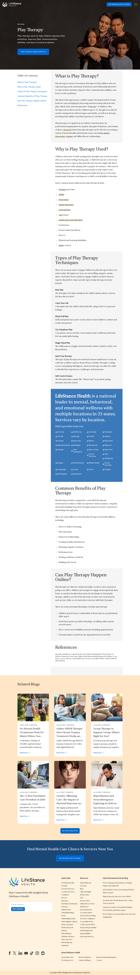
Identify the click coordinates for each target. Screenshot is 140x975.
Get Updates (18, 909)
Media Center (84, 895)
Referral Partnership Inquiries (106, 957)
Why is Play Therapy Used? (29, 87)
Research (67, 130)
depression (60, 137)
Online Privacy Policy (87, 904)
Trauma (62, 190)
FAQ (81, 898)
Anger (61, 246)
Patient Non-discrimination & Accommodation (86, 910)
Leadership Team (67, 957)
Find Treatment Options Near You (33, 52)
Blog (81, 889)
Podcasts (83, 886)
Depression (64, 200)
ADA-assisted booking (88, 916)
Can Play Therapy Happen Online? (31, 101)
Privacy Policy (85, 901)
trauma (69, 137)
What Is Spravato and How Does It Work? (117, 896)
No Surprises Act (67, 960)
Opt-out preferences (87, 936)
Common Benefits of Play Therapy (32, 96)
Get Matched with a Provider (119, 4)
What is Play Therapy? (27, 82)
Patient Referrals (85, 883)
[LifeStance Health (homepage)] (11, 4)
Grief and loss (64, 210)
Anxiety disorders (66, 205)
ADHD (61, 195)
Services (20, 24)
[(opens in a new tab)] (10, 953)
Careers (99, 960)
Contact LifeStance (84, 960)
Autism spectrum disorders (71, 220)
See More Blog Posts (70, 831)
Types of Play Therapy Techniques (32, 92)
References (22, 105)
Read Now (24, 753)
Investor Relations (85, 957)
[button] (67, 889)
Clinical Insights (85, 892)
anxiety (106, 133)
